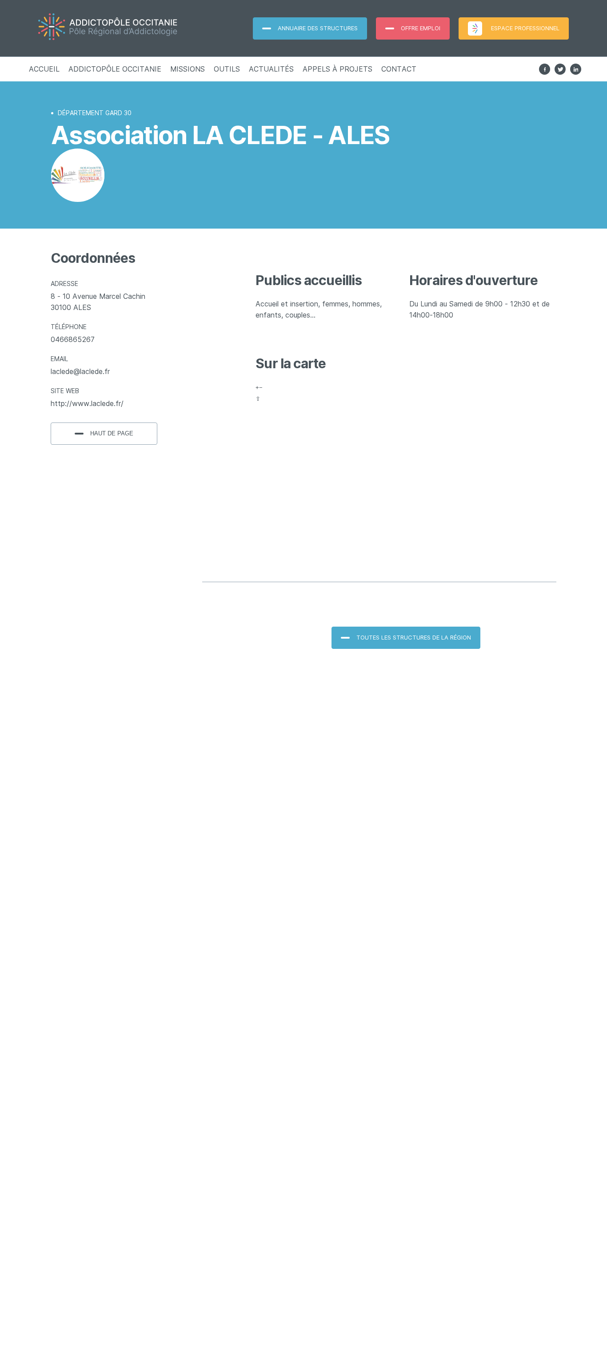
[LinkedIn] (575, 69)
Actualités (271, 68)
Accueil (44, 68)
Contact (398, 68)
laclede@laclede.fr (80, 371)
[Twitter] (560, 69)
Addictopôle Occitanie (114, 68)
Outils (227, 68)
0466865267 (73, 339)
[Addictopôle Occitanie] (124, 28)
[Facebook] (544, 69)
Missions (187, 68)
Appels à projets (337, 68)
